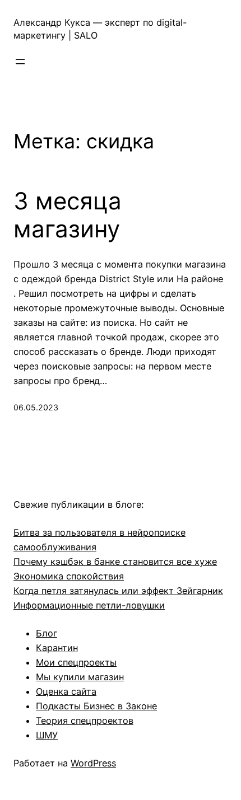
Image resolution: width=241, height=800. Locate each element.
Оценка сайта (66, 691)
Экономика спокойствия (68, 576)
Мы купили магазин (80, 676)
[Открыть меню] (20, 61)
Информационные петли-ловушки (89, 605)
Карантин (57, 647)
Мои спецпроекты (76, 662)
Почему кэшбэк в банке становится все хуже (115, 561)
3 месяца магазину (67, 215)
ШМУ (47, 735)
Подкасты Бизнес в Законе (96, 706)
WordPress (93, 763)
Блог (46, 633)
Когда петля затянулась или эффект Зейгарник (118, 590)
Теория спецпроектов (84, 720)
